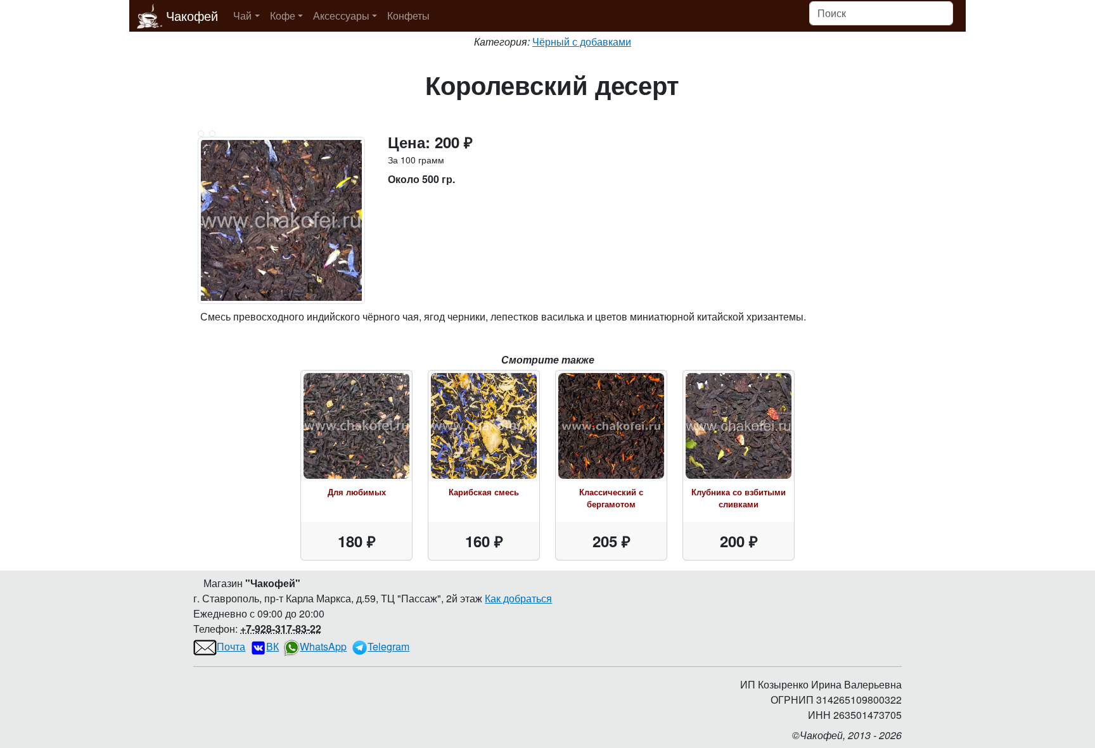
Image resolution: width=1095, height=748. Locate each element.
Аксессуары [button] (341, 15)
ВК (272, 646)
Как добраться (518, 598)
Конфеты (408, 15)
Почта (231, 646)
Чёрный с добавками (581, 41)
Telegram (388, 646)
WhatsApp (323, 646)
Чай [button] (242, 15)
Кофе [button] (282, 15)
